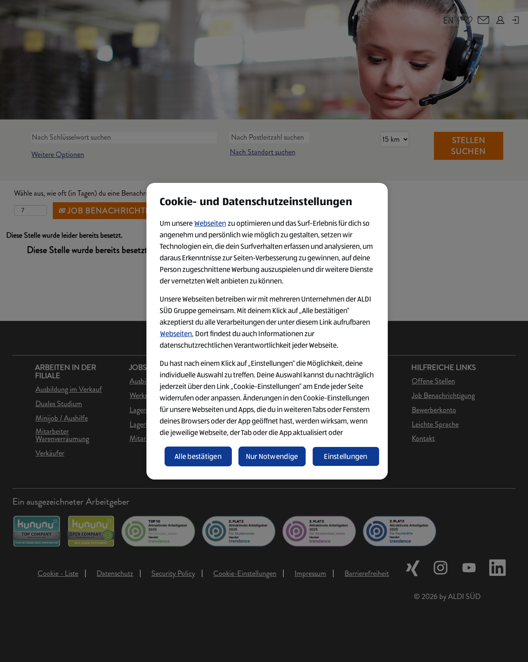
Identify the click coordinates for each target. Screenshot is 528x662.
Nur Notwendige (272, 456)
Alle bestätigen (198, 456)
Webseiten (210, 223)
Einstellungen (346, 456)
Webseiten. (176, 333)
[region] (267, 331)
